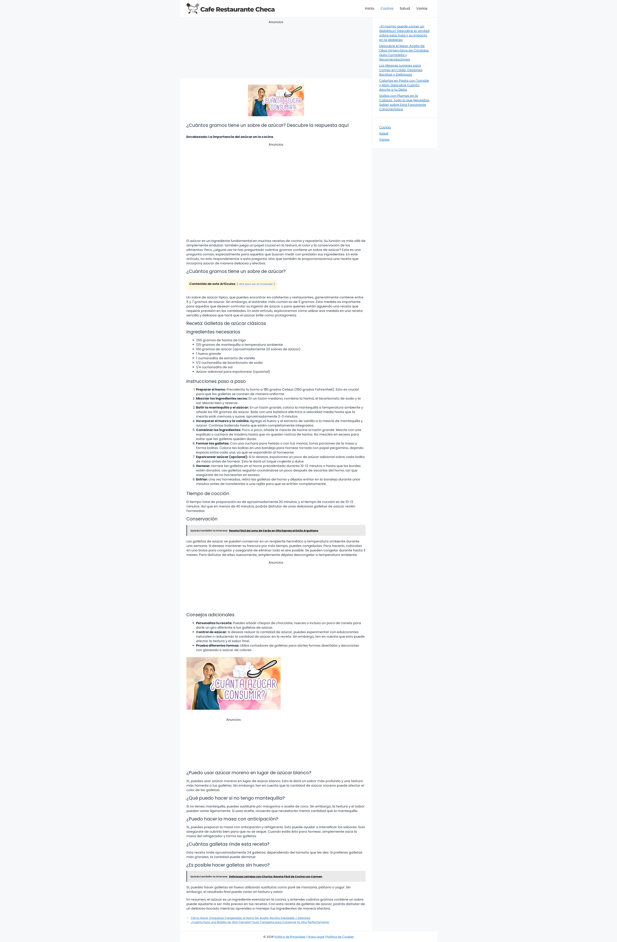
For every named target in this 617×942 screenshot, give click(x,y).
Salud (405, 8)
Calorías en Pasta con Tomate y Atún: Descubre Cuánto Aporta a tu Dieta (404, 85)
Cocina (387, 8)
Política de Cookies (340, 937)
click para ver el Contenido (256, 284)
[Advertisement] (276, 49)
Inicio (369, 8)
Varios (421, 8)
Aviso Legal (316, 937)
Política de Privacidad (289, 937)
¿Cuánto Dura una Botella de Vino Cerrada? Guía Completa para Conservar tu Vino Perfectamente (260, 922)
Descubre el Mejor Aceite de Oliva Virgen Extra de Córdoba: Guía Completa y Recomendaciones (404, 53)
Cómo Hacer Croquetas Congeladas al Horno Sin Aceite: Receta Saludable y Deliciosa (250, 918)
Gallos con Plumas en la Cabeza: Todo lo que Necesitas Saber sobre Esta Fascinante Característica (404, 102)
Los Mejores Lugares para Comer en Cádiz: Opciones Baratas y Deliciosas (400, 70)
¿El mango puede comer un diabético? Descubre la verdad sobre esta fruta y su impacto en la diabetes (404, 33)
